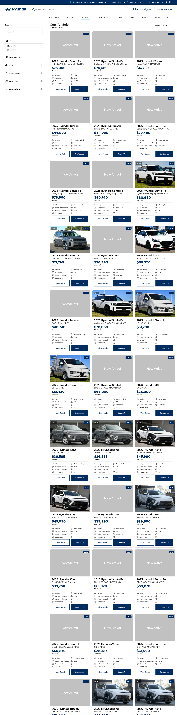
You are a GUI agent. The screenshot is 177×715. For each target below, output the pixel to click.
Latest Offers (102, 17)
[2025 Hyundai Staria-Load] (155, 303)
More (169, 17)
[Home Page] (16, 9)
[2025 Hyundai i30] (155, 239)
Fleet (132, 17)
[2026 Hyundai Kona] (70, 433)
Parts (157, 17)
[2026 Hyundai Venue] (112, 627)
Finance (119, 17)
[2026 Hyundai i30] (155, 368)
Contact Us (79, 89)
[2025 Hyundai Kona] (112, 239)
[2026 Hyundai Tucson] (70, 692)
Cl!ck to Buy (54, 17)
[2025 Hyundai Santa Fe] (70, 44)
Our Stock (85, 17)
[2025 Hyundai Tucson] (155, 44)
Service (145, 17)
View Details (61, 89)
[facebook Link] (166, 2)
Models (70, 17)
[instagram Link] (170, 2)
